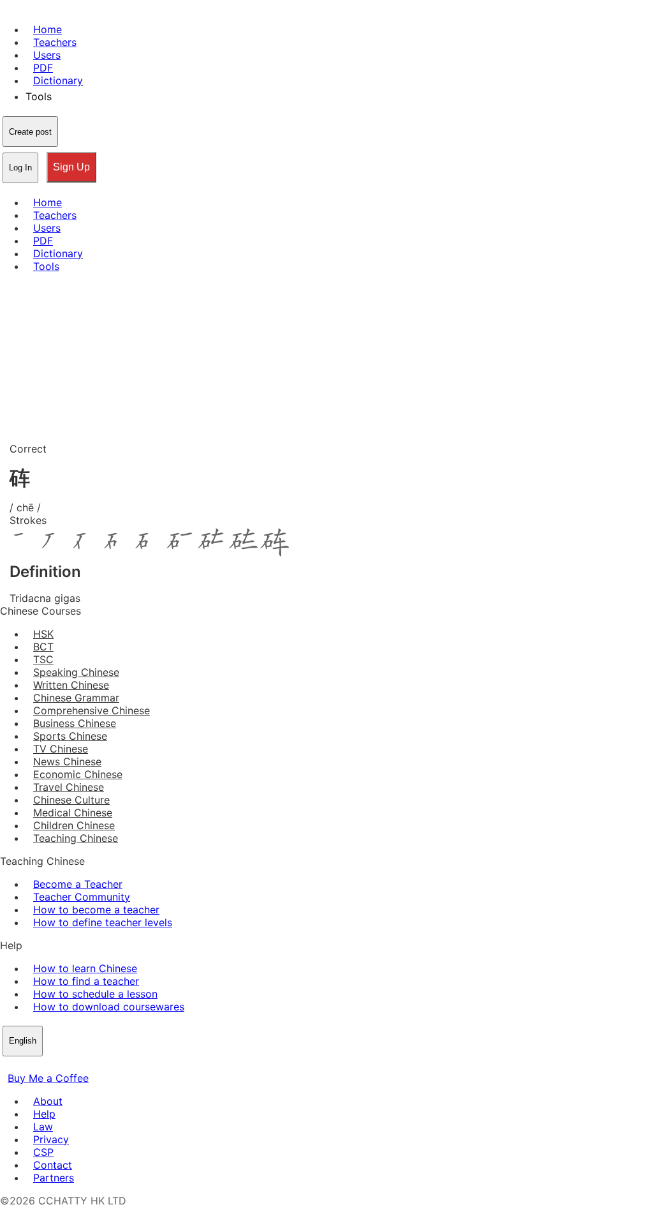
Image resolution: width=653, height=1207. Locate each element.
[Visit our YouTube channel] (53, 1065)
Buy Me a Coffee (48, 1078)
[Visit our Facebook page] (8, 1065)
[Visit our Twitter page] (23, 1065)
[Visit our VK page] (38, 1065)
